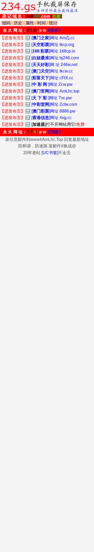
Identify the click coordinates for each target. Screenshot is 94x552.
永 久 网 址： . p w (33, 30)
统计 (53, 23)
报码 (6, 23)
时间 (41, 23)
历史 (18, 23)
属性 (30, 23)
